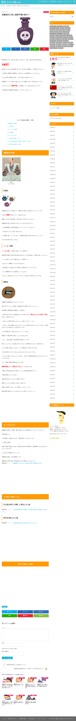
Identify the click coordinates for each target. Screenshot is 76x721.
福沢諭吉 (52, 44)
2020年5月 (52, 339)
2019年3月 (52, 394)
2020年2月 (52, 351)
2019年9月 (52, 370)
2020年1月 (52, 355)
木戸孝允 (70, 39)
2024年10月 (53, 139)
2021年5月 (52, 292)
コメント (4, 627)
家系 (52, 35)
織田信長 (58, 44)
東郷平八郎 (53, 40)
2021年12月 (53, 264)
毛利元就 (65, 40)
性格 (71, 37)
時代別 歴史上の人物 (14, 144)
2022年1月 (52, 260)
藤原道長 (64, 44)
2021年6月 (52, 288)
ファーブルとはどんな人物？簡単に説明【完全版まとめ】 (64, 95)
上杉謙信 (66, 26)
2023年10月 (53, 178)
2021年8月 (52, 280)
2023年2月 (52, 209)
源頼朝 (64, 42)
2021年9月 (52, 276)
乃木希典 (67, 28)
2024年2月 (52, 162)
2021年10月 (53, 272)
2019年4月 (52, 390)
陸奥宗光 (60, 48)
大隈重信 (66, 33)
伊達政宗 (58, 29)
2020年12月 (53, 311)
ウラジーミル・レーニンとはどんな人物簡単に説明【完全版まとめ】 (64, 87)
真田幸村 (70, 42)
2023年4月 (52, 202)
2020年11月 (53, 315)
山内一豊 (69, 35)
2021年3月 (52, 300)
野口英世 (70, 46)
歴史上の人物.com (11, 2)
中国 (62, 28)
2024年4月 (52, 155)
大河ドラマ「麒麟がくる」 (56, 33)
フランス (60, 26)
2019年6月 (52, 382)
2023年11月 (53, 174)
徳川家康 (65, 37)
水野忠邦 (52, 42)
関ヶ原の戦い (53, 48)
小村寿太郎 (63, 35)
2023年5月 (52, 198)
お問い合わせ (59, 1)
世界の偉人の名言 (54, 28)
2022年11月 (53, 221)
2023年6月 (52, 194)
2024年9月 (52, 143)
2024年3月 (52, 159)
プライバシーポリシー (67, 1)
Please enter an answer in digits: (9, 648)
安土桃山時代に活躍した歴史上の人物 (18, 141)
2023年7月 (52, 190)
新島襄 (52, 39)
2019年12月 (53, 359)
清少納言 (58, 42)
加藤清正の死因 (11, 123)
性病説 (10, 126)
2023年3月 (52, 206)
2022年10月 (53, 225)
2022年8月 (52, 233)
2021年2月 (52, 304)
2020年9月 (52, 323)
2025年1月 (52, 135)
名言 (56, 31)
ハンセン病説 (12, 129)
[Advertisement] (25, 107)
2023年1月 (52, 213)
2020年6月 (52, 335)
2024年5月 (52, 151)
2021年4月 (52, 296)
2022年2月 (52, 257)
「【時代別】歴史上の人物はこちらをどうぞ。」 (25, 522)
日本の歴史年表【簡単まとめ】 (64, 58)
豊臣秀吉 (52, 46)
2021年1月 (52, 308)
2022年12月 (53, 217)
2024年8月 (52, 147)
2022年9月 (52, 229)
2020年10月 (53, 319)
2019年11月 (53, 362)
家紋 (57, 35)
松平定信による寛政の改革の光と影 (64, 72)
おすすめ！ (53, 26)
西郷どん (71, 44)
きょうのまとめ (11, 135)
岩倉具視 (52, 37)
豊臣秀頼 (58, 46)
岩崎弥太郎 (59, 37)
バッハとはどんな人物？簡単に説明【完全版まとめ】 (64, 80)
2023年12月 (53, 170)
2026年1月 (52, 127)
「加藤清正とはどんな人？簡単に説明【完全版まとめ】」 (27, 463)
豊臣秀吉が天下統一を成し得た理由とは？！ (64, 64)
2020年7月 (52, 331)
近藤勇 (64, 46)
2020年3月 (52, 347)
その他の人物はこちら (13, 138)
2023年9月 (52, 182)
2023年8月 (52, 186)
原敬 (51, 31)
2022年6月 (52, 241)
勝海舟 (68, 29)
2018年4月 (52, 398)
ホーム (39, 1)
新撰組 (57, 39)
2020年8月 (52, 327)
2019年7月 (52, 378)
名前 (3, 642)
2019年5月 (52, 386)
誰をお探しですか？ (45, 1)
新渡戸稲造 (64, 39)
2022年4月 (52, 249)
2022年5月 (52, 245)
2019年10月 (53, 366)
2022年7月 (52, 237)
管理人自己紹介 (53, 1)
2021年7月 (52, 284)
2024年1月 (52, 166)
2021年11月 (53, 268)
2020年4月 (52, 343)
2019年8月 (52, 374)
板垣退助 (59, 40)
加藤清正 (5, 606)
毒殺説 (10, 132)
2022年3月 (52, 253)
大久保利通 (66, 31)
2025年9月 (52, 131)
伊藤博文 (52, 29)
